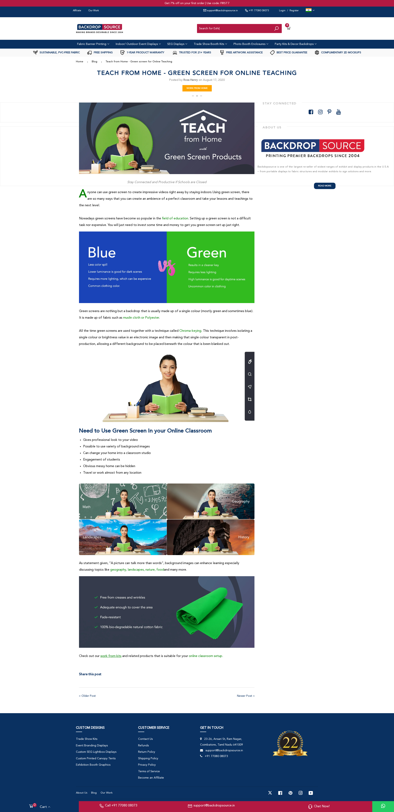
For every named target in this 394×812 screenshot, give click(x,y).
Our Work (93, 10)
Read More (324, 186)
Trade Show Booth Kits (209, 44)
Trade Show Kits (86, 739)
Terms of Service (149, 771)
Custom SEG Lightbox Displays (96, 751)
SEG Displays (176, 44)
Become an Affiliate (151, 777)
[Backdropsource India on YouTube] (311, 792)
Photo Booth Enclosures (250, 44)
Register (294, 10)
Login (282, 10)
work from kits (110, 656)
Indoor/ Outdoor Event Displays (137, 44)
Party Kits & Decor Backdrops (294, 44)
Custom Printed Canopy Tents (96, 758)
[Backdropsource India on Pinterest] (290, 792)
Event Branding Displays (92, 745)
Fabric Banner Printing (92, 44)
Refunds (143, 745)
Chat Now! (322, 806)
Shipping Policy (148, 758)
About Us (81, 792)
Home (79, 61)
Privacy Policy (147, 764)
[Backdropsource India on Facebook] (280, 792)
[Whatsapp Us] (383, 806)
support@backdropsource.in (222, 10)
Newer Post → (245, 696)
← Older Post (87, 696)
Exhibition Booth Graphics (93, 764)
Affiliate (77, 10)
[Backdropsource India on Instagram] (301, 792)
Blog (94, 61)
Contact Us (145, 739)
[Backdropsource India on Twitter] (270, 792)
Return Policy (146, 751)
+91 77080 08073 (258, 10)
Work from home (197, 88)
